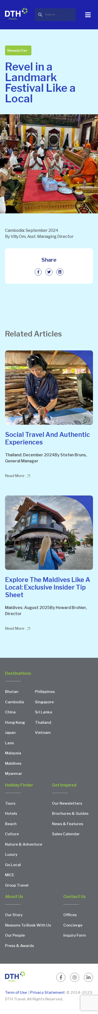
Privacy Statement (47, 992)
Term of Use (16, 992)
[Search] (55, 14)
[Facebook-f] (60, 977)
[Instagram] (74, 977)
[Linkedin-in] (88, 977)
